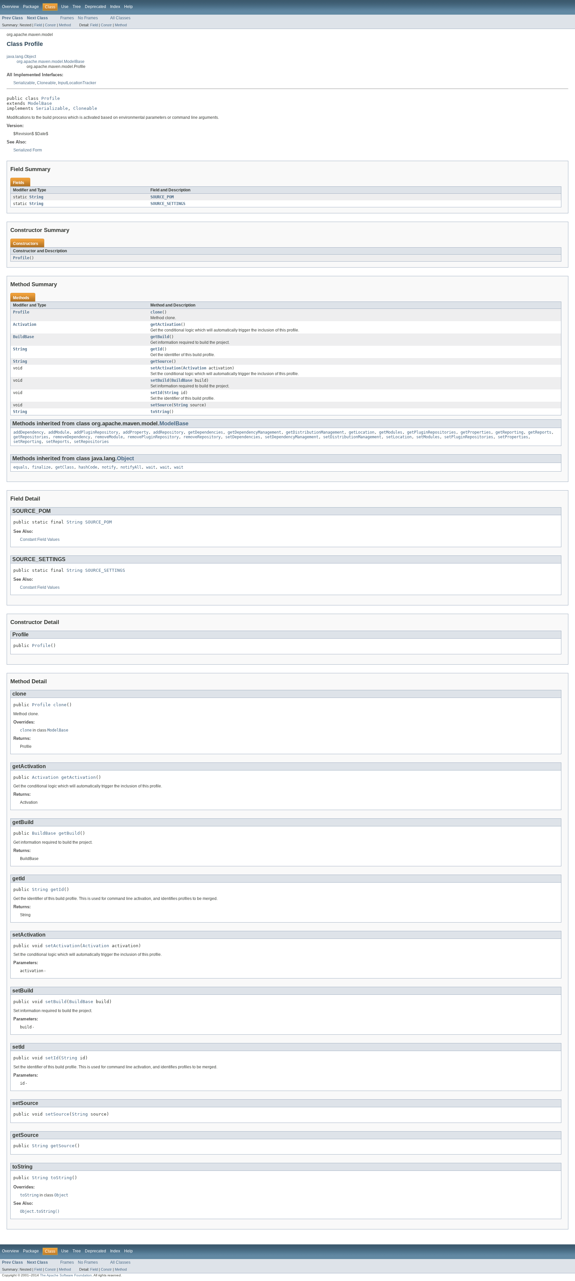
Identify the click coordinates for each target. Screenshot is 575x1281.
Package (31, 6)
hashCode (88, 467)
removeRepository (202, 437)
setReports (57, 441)
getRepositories (30, 437)
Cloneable (46, 83)
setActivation (165, 368)
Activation (24, 324)
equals (20, 467)
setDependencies (242, 437)
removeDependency (71, 437)
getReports (539, 432)
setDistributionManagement (352, 437)
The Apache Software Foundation (66, 1275)
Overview (10, 6)
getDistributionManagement (315, 432)
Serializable (24, 83)
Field (38, 25)
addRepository (168, 432)
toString (159, 411)
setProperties (513, 437)
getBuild (159, 336)
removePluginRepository (153, 437)
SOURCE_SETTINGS (167, 203)
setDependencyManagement (291, 437)
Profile (50, 98)
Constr (50, 25)
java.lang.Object (21, 56)
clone (156, 312)
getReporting (509, 432)
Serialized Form (27, 150)
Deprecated (95, 6)
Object (125, 458)
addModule (58, 432)
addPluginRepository (96, 432)
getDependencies (205, 432)
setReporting (27, 441)
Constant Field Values (40, 539)
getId (156, 349)
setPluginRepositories (468, 437)
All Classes (120, 18)
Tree (77, 6)
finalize (41, 467)
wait (150, 467)
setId (156, 392)
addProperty (135, 432)
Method (65, 25)
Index (115, 6)
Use (65, 6)
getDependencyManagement (254, 432)
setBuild (159, 380)
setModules (428, 437)
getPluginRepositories (431, 432)
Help (128, 6)
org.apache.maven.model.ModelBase (51, 61)
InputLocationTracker (77, 83)
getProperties (476, 432)
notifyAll (130, 467)
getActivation (165, 324)
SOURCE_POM (162, 197)
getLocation (361, 432)
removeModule (109, 437)
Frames (67, 18)
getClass (64, 467)
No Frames (88, 18)
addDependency (28, 432)
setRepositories (91, 441)
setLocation (399, 437)
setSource (160, 405)
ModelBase (40, 103)
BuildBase (23, 336)
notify (109, 467)
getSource (160, 361)
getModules (390, 432)
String (36, 197)
